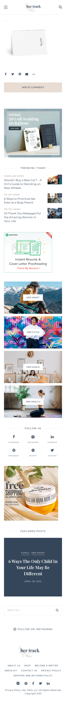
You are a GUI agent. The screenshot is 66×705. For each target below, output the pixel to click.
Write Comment (33, 87)
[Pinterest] (19, 74)
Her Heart (38, 553)
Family (25, 553)
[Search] (57, 610)
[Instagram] (18, 683)
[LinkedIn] (48, 683)
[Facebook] (5, 74)
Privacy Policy (13, 690)
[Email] (26, 74)
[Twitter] (12, 74)
